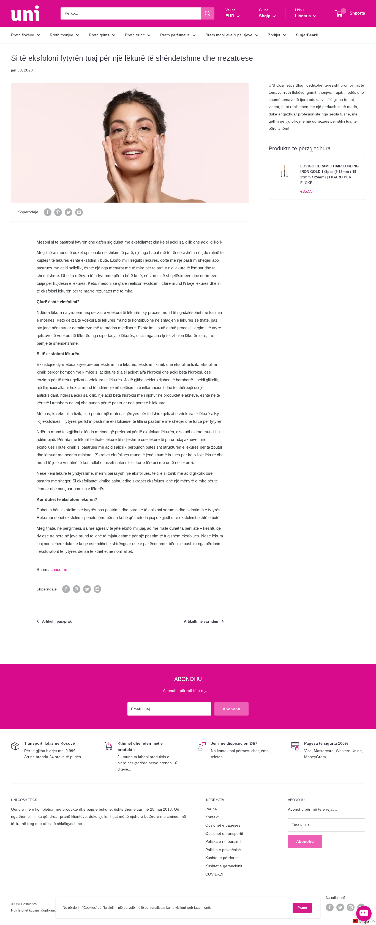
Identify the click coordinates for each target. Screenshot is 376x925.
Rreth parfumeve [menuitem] (175, 35)
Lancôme (58, 569)
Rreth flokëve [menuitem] (22, 35)
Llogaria (303, 15)
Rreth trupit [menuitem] (135, 35)
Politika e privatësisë (223, 849)
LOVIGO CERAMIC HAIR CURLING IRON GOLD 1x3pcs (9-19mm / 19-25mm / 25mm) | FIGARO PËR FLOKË (329, 174)
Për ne (211, 809)
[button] (364, 921)
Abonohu (231, 709)
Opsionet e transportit (224, 833)
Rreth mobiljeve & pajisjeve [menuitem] (228, 35)
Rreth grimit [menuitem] (99, 35)
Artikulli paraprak (57, 621)
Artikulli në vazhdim (201, 621)
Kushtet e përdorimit (223, 857)
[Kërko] (207, 13)
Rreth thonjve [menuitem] (61, 35)
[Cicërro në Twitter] (68, 212)
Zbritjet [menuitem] (274, 35)
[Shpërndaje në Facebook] (47, 212)
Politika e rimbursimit (223, 841)
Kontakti (212, 817)
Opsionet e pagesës (222, 825)
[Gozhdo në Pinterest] (58, 212)
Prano (302, 908)
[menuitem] (307, 34)
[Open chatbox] (364, 913)
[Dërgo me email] (79, 212)
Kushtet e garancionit (223, 866)
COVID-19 (214, 874)
